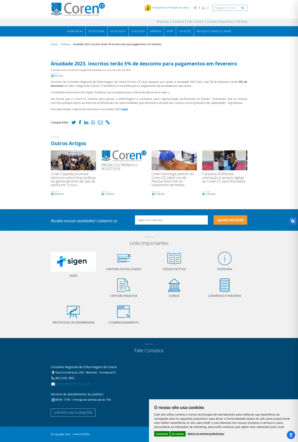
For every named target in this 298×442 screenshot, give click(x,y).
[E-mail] (100, 123)
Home (54, 44)
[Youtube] (203, 7)
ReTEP (170, 31)
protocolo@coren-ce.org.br (72, 384)
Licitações (185, 31)
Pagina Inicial (75, 31)
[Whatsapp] (208, 7)
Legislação (138, 31)
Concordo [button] (162, 433)
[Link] (108, 123)
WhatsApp (162, 21)
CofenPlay (241, 21)
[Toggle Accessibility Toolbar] (290, 434)
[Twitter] (73, 123)
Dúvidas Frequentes (219, 21)
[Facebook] (199, 7)
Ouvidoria (178, 21)
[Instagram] (195, 7)
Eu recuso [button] (178, 433)
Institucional (96, 31)
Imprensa (155, 31)
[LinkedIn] (86, 123)
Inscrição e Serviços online (214, 31)
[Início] (77, 9)
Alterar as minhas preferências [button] (206, 433)
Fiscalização (118, 31)
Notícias (65, 44)
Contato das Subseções (73, 412)
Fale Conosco (195, 21)
